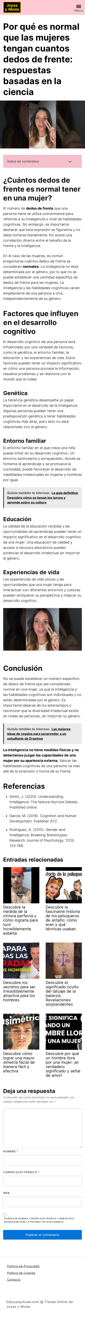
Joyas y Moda (12, 7)
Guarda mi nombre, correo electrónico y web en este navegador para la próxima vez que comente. (39, 1220)
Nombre (10, 1151)
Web (6, 1193)
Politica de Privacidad (23, 1266)
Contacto (14, 1279)
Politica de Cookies (21, 1272)
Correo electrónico (21, 1172)
